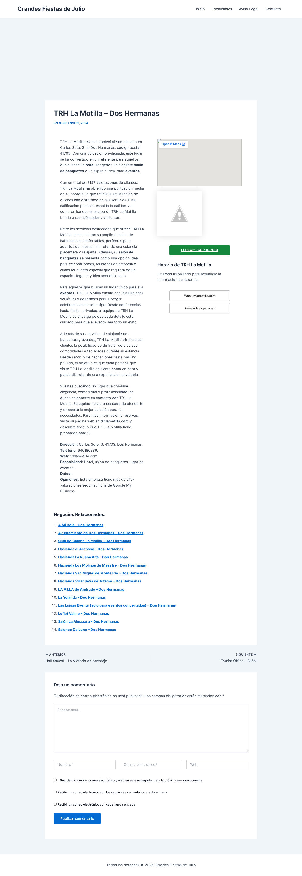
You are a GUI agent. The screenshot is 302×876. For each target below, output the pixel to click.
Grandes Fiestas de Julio (51, 8)
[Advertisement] (151, 51)
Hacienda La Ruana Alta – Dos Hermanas (93, 557)
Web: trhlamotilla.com (199, 296)
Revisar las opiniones (199, 308)
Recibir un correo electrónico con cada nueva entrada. (97, 804)
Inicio (200, 9)
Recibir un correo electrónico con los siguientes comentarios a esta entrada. (113, 792)
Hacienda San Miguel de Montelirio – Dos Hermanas (102, 573)
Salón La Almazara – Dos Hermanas (88, 621)
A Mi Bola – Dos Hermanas (80, 525)
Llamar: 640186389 (199, 250)
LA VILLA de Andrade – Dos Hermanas (91, 589)
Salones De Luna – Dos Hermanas (87, 629)
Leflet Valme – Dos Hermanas (83, 613)
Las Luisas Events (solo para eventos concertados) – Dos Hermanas (117, 605)
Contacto (273, 9)
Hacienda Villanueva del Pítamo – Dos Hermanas (99, 581)
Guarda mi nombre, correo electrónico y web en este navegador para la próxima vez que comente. (131, 780)
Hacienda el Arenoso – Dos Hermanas (90, 549)
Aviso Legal (248, 9)
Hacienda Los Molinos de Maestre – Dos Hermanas (102, 565)
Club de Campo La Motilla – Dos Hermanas (94, 541)
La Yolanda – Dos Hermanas (82, 597)
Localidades (222, 9)
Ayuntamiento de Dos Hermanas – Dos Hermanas (100, 533)
